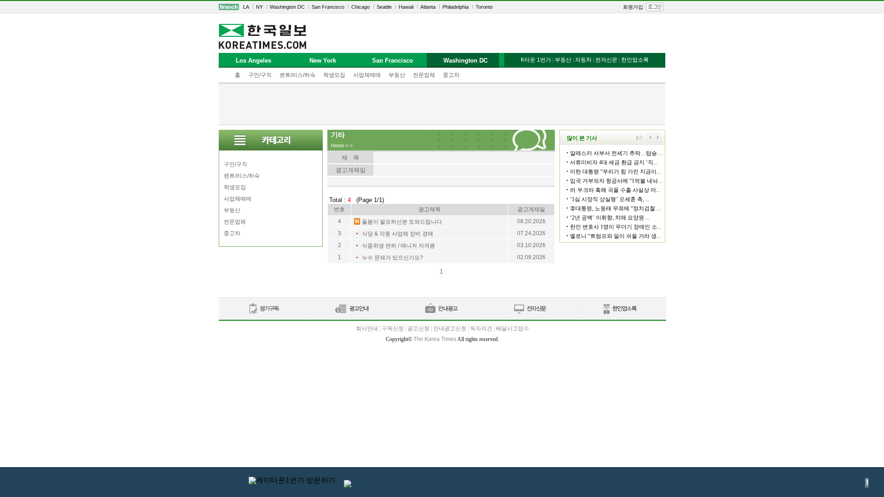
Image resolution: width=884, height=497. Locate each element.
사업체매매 (367, 75)
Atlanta (428, 7)
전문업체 (424, 75)
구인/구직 (260, 75)
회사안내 (367, 328)
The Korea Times (434, 339)
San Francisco (328, 7)
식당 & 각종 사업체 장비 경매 (397, 234)
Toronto (484, 7)
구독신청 (393, 328)
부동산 (397, 75)
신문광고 (352, 309)
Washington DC (287, 7)
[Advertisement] (442, 104)
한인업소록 (635, 60)
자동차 (583, 60)
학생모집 (334, 75)
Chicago (360, 7)
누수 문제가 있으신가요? (392, 257)
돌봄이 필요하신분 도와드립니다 (402, 222)
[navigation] (442, 7)
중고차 (451, 75)
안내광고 (441, 309)
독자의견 (481, 328)
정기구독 (263, 309)
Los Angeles (253, 60)
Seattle (384, 7)
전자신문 (606, 60)
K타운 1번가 (536, 60)
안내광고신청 (449, 328)
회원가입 (633, 7)
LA (246, 7)
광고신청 (418, 328)
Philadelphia (455, 7)
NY (259, 7)
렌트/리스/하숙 (297, 75)
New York (322, 60)
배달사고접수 (512, 328)
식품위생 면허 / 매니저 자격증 (398, 246)
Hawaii (406, 7)
